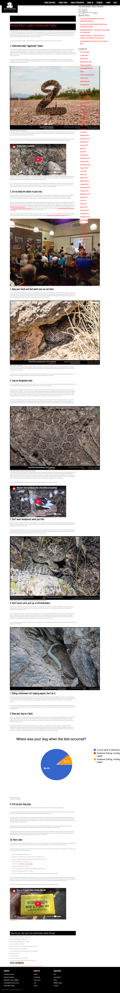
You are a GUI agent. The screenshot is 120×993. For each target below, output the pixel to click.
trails (35, 960)
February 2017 (84, 256)
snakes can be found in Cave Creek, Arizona (22, 208)
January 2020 (84, 184)
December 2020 (85, 158)
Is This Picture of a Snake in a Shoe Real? (35, 966)
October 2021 (84, 142)
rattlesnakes (26, 960)
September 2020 (85, 165)
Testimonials (37, 977)
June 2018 (83, 230)
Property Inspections (9, 977)
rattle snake (21, 960)
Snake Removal (49, 2)
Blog (115, 2)
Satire (82, 71)
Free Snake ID (57, 977)
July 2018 (83, 226)
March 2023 (84, 126)
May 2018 (83, 233)
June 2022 (83, 132)
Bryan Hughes (30, 29)
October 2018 (84, 220)
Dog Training (84, 58)
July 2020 (83, 171)
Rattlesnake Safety (85, 65)
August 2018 (84, 223)
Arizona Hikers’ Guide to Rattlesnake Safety (33, 25)
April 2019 (83, 204)
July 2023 (83, 122)
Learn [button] (108, 2)
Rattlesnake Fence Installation (11, 980)
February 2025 (84, 99)
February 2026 (84, 93)
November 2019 (85, 187)
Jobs (35, 983)
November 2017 (85, 239)
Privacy (35, 985)
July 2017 (83, 243)
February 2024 (84, 116)
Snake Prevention (77, 2)
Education (57, 971)
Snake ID (90, 2)
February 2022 (84, 135)
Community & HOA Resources (11, 983)
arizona (11, 960)
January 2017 (84, 259)
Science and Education (87, 75)
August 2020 (84, 168)
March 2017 (84, 252)
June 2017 (83, 246)
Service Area (37, 980)
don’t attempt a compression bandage (26, 863)
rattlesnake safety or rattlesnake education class (57, 215)
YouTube (56, 985)
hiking (17, 960)
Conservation (84, 55)
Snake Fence (63, 2)
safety (30, 960)
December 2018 (85, 217)
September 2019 (85, 194)
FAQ (55, 974)
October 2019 (84, 191)
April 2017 (83, 249)
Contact (36, 974)
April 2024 (83, 109)
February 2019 (84, 210)
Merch (55, 980)
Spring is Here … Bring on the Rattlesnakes (18, 966)
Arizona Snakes (85, 52)
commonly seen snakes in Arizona (17, 206)
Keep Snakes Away (86, 62)
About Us (37, 971)
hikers (14, 960)
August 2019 (84, 197)
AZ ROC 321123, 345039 (10, 11)
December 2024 (85, 103)
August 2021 (84, 145)
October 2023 (84, 119)
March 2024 (84, 113)
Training (99, 2)
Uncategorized (84, 84)
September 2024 (85, 106)
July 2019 (83, 200)
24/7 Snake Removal (9, 974)
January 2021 (84, 155)
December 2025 (85, 96)
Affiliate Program (58, 983)
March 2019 (84, 207)
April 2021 (83, 152)
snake (33, 960)
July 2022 (83, 129)
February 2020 (84, 181)
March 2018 (84, 236)
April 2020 (83, 174)
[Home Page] (10, 10)
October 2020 (84, 161)
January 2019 (84, 213)
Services (6, 971)
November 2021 (85, 139)
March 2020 (84, 178)
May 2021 (83, 148)
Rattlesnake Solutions (86, 68)
